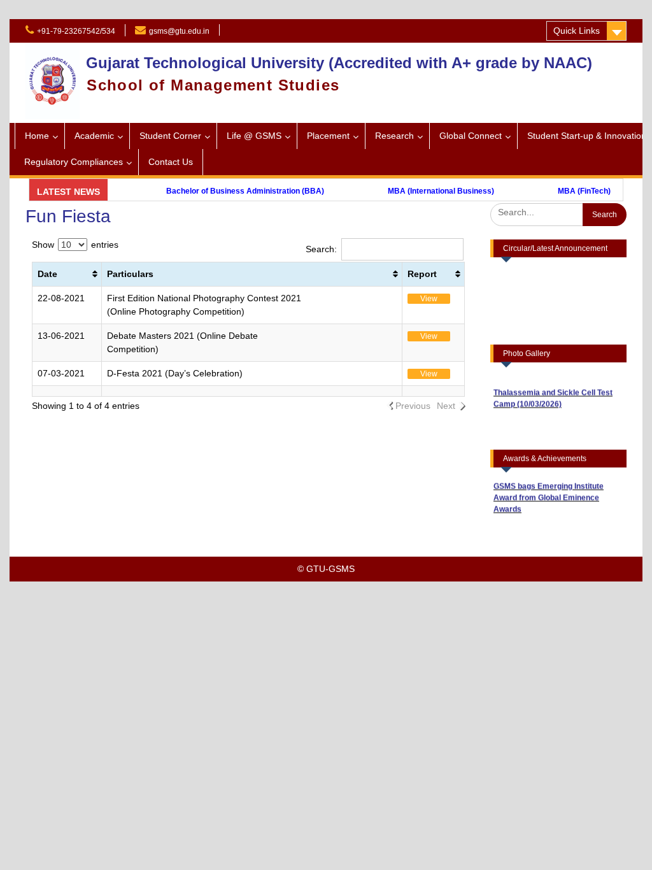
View (428, 298)
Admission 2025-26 (274, 29)
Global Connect (470, 136)
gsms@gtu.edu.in (179, 31)
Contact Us (170, 162)
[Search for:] (558, 212)
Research (394, 136)
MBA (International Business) (424, 191)
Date (47, 274)
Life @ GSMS (254, 136)
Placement (328, 136)
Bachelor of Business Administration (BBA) (229, 191)
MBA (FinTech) (567, 191)
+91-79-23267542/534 (76, 31)
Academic (94, 136)
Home (37, 136)
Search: (321, 249)
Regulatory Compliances (73, 162)
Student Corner (170, 136)
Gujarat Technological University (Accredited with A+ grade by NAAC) (339, 62)
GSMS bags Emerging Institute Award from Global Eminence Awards (548, 492)
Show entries (75, 244)
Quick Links (576, 30)
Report (422, 274)
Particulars (130, 274)
